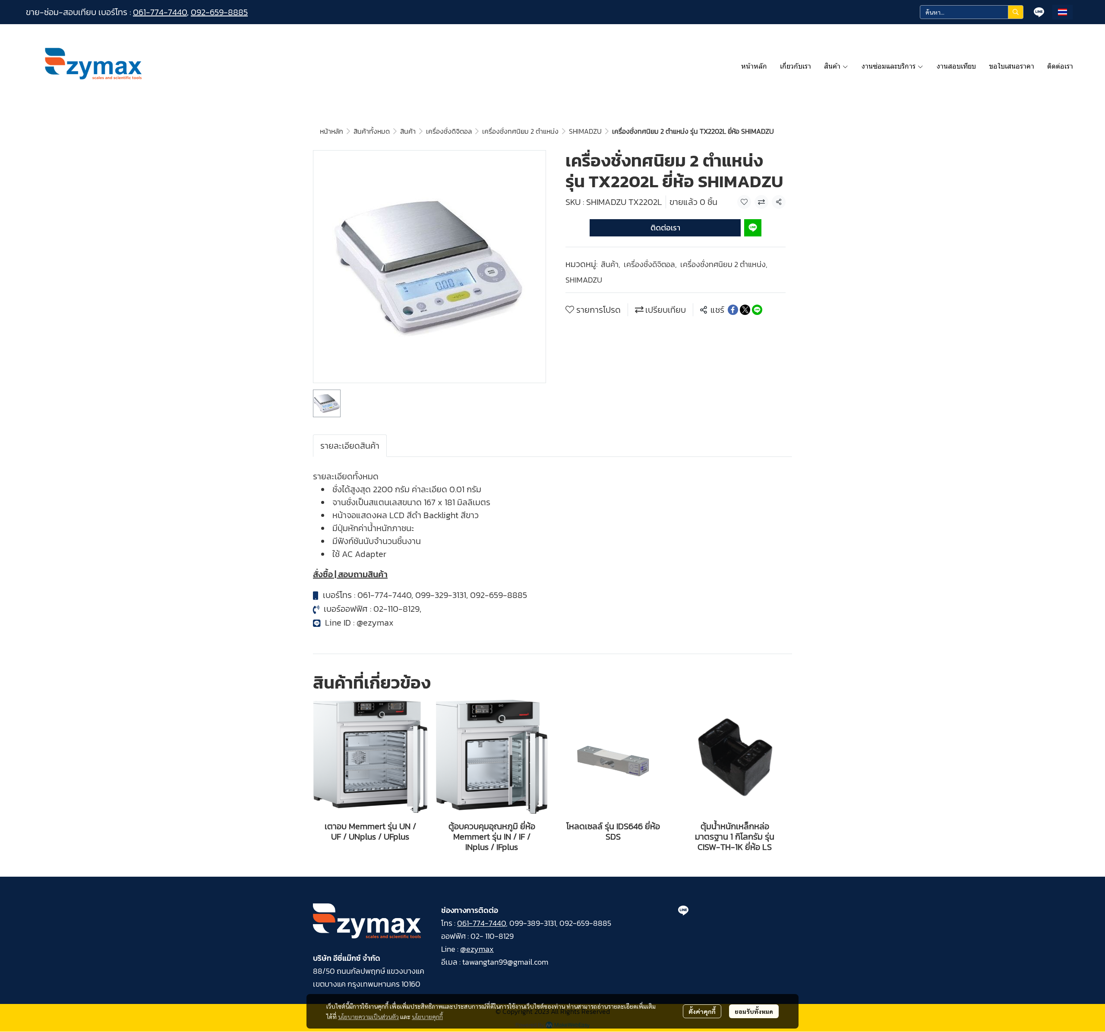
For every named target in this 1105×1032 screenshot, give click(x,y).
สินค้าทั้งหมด (372, 131)
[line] (1039, 12)
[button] (972, 12)
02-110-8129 (396, 608)
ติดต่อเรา (665, 227)
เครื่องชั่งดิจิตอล (449, 131)
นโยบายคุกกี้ (427, 1016)
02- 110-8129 (492, 936)
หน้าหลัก (331, 131)
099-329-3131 (440, 594)
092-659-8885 (219, 12)
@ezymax (375, 622)
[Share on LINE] (757, 310)
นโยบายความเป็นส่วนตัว (368, 1016)
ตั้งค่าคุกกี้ (702, 1011)
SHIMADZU (585, 131)
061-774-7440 (160, 12)
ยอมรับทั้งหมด (754, 1011)
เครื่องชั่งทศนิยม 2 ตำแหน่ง (520, 131)
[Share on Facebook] (733, 310)
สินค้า (408, 131)
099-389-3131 (532, 923)
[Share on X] (745, 310)
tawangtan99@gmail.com (505, 962)
